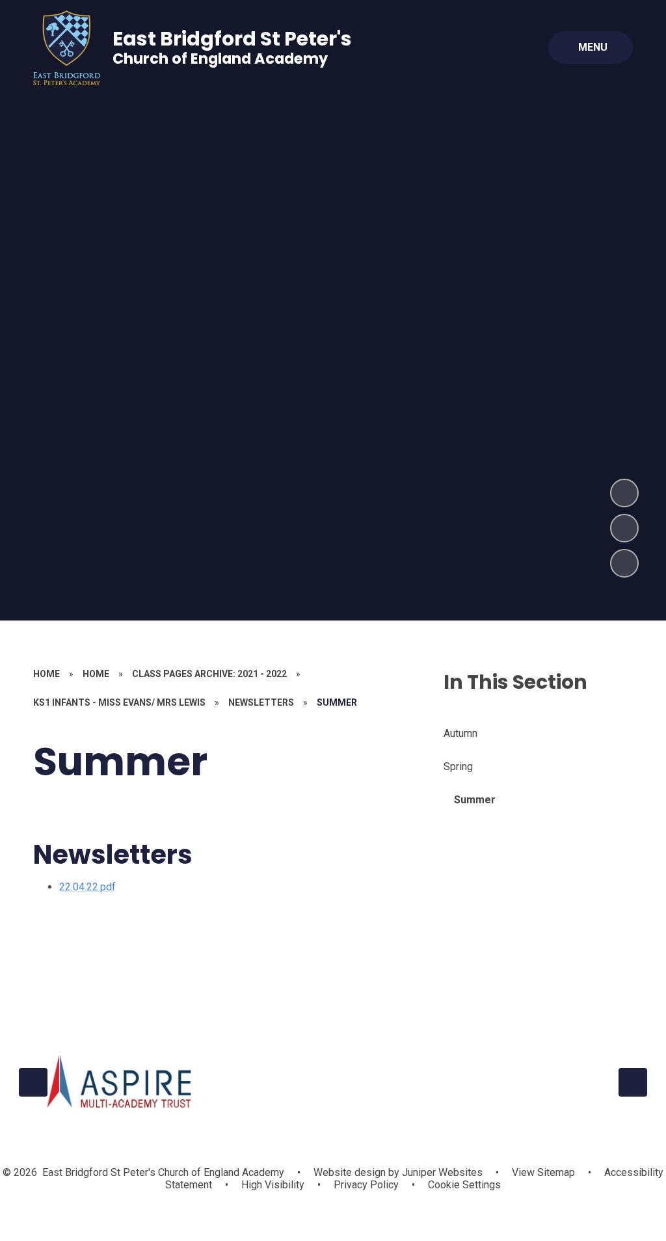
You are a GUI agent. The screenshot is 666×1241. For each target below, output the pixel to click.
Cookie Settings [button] (464, 1185)
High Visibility (272, 1185)
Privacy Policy (366, 1185)
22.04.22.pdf (87, 887)
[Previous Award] (33, 1082)
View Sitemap (543, 1172)
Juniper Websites (441, 1172)
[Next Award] (633, 1082)
